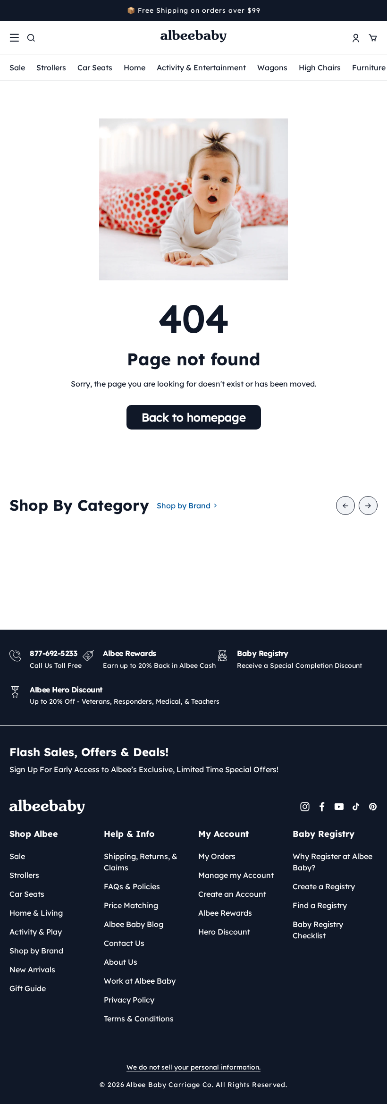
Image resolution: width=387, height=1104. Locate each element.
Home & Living (36, 913)
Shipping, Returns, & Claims (140, 861)
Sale (17, 67)
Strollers (51, 67)
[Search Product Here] (31, 37)
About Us (120, 962)
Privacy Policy (129, 999)
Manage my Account (236, 875)
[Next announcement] (374, 10)
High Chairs (320, 67)
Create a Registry (324, 886)
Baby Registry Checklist (318, 929)
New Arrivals (32, 969)
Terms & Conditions (139, 1018)
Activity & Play (35, 931)
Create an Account (232, 894)
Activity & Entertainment (201, 67)
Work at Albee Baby (140, 981)
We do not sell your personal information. (193, 1067)
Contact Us (124, 943)
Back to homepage (194, 417)
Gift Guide (27, 988)
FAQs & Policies (132, 886)
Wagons (272, 67)
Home (134, 67)
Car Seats (94, 67)
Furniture (369, 67)
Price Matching (131, 905)
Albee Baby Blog (133, 924)
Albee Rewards (225, 913)
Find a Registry (320, 905)
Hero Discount (224, 931)
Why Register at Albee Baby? (332, 861)
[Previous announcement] (12, 10)
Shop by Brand (183, 505)
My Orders (217, 856)
